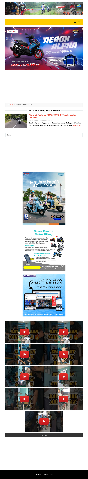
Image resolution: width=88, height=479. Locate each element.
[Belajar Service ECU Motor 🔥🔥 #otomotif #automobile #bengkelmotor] (24, 332)
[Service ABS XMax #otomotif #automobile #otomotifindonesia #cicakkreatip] (63, 399)
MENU (79, 22)
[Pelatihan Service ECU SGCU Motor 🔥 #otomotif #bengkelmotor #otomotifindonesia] (63, 332)
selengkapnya (76, 125)
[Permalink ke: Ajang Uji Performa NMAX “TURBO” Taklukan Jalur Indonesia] (16, 121)
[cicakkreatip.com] (44, 8)
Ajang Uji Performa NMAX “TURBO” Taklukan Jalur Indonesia (52, 116)
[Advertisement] (44, 86)
